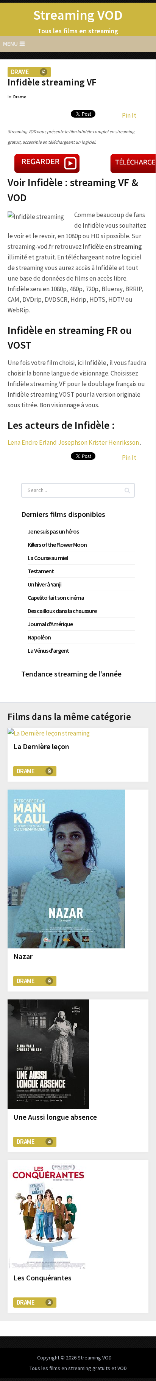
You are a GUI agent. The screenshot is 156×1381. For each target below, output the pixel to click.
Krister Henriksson (114, 442)
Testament (41, 571)
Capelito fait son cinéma (56, 597)
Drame (20, 72)
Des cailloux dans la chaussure (62, 610)
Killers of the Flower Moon (57, 544)
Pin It (129, 115)
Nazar (23, 956)
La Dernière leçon (41, 746)
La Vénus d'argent (48, 650)
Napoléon (39, 637)
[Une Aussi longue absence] (48, 1054)
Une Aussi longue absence (55, 1117)
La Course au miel (48, 558)
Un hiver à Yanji (44, 584)
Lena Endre (23, 442)
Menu (10, 43)
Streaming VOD (78, 14)
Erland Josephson (63, 442)
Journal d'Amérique (50, 624)
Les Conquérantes (42, 1277)
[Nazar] (66, 869)
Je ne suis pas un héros (53, 531)
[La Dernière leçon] (49, 733)
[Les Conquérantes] (48, 1215)
